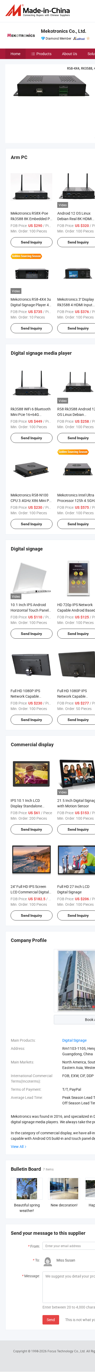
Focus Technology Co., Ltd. (67, 1351)
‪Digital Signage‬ (74, 1040)
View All (17, 1146)
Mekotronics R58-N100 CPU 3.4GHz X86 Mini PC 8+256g (31, 500)
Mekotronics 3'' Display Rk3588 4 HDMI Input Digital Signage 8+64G (75, 305)
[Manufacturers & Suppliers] (38, 10)
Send (51, 1319)
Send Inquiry (31, 242)
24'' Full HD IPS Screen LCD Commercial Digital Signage (30, 892)
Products (43, 53)
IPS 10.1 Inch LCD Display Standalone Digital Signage (26, 806)
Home (15, 53)
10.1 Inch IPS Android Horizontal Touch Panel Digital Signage (30, 610)
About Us (69, 53)
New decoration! (64, 1205)
